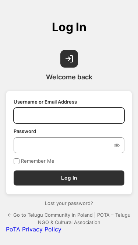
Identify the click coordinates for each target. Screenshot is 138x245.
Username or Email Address (45, 102)
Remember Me (37, 161)
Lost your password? (69, 203)
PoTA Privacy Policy (33, 229)
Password (25, 131)
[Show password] (116, 145)
